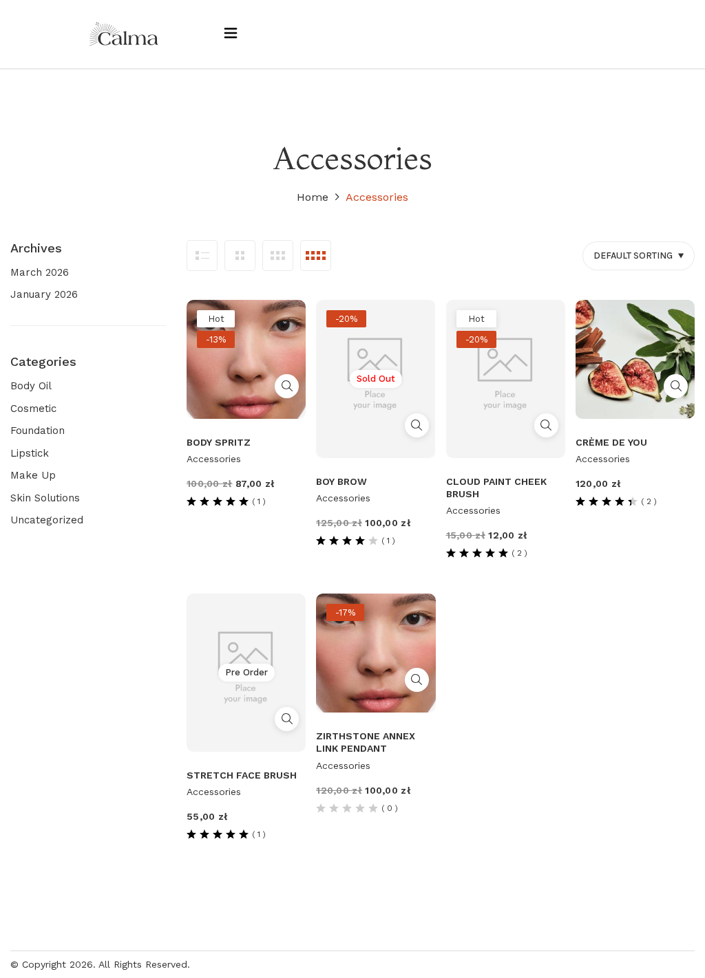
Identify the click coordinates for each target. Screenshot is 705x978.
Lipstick (29, 453)
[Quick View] (287, 386)
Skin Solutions (45, 498)
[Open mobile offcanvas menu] (231, 34)
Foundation (37, 430)
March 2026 (39, 272)
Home (312, 197)
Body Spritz (219, 442)
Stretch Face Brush (242, 775)
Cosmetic (33, 408)
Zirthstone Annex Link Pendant (365, 742)
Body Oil (31, 386)
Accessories (214, 458)
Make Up (33, 475)
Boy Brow (341, 481)
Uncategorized (46, 520)
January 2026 (44, 294)
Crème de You (611, 442)
